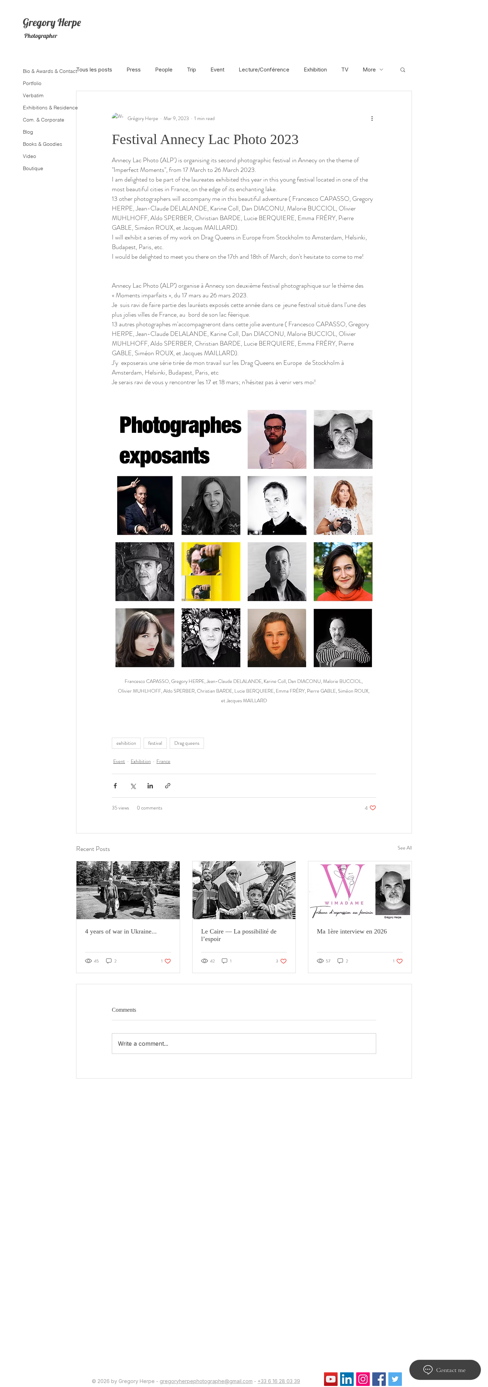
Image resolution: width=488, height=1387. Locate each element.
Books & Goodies (42, 144)
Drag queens (186, 743)
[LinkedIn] (347, 1379)
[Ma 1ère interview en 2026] (360, 890)
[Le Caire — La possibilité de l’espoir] (244, 890)
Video (29, 156)
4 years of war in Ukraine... (121, 931)
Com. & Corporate (43, 120)
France (163, 761)
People (164, 69)
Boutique (33, 168)
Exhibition (315, 69)
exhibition (126, 743)
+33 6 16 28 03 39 (279, 1381)
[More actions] (372, 118)
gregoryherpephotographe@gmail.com (206, 1381)
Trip (191, 69)
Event (217, 69)
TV (344, 69)
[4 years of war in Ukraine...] (128, 890)
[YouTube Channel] (331, 1379)
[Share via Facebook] (115, 785)
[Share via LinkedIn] (150, 785)
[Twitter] (395, 1379)
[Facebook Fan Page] (379, 1379)
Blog (28, 132)
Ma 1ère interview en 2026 (352, 931)
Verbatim (33, 95)
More (369, 69)
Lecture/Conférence (264, 69)
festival (155, 743)
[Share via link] (167, 785)
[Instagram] (363, 1379)
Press (133, 69)
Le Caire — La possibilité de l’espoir (239, 935)
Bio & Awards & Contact (49, 71)
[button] (402, 69)
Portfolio (32, 83)
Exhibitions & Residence (49, 107)
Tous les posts (94, 69)
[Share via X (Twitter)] (132, 785)
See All (405, 847)
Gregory (39, 22)
